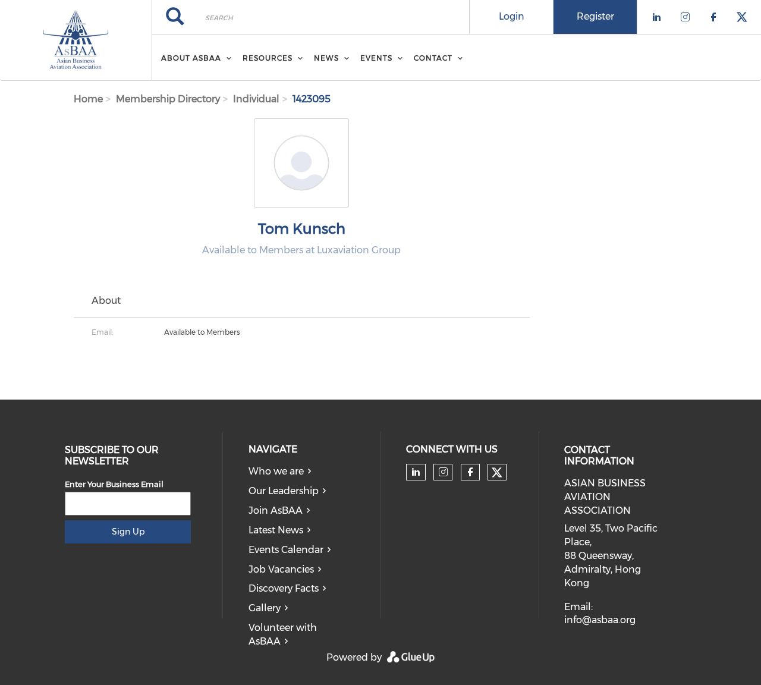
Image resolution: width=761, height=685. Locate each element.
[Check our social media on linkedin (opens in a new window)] (416, 472)
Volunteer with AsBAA (283, 634)
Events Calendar (286, 549)
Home (88, 99)
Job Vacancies (281, 569)
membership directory (168, 99)
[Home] (76, 40)
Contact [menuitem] (433, 58)
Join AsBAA (276, 510)
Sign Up (128, 531)
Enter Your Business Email (114, 484)
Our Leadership (284, 491)
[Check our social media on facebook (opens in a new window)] (470, 472)
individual (256, 99)
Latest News (276, 530)
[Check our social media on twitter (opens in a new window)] (497, 473)
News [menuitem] (326, 58)
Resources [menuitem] (268, 58)
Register (595, 16)
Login (511, 16)
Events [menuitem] (376, 58)
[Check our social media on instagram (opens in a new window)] (443, 472)
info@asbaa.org (600, 620)
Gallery (265, 608)
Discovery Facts (284, 588)
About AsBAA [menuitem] (191, 58)
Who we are (276, 471)
